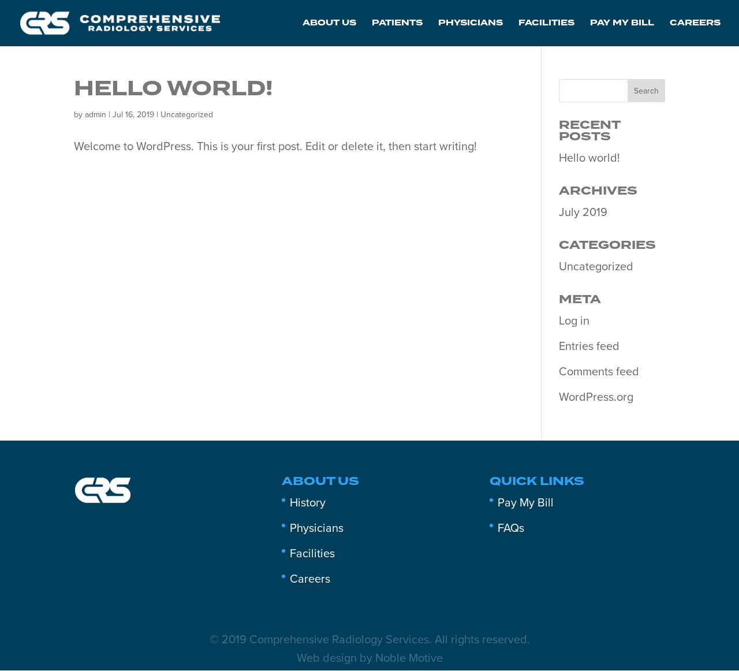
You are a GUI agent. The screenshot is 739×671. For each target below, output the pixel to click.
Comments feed (599, 372)
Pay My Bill (622, 24)
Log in (574, 321)
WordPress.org (596, 397)
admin (95, 115)
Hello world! (173, 89)
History (308, 503)
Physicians (470, 24)
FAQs (511, 528)
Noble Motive (409, 658)
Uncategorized (187, 115)
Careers (695, 24)
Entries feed (589, 346)
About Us (329, 24)
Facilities (546, 24)
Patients (397, 24)
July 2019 (583, 212)
